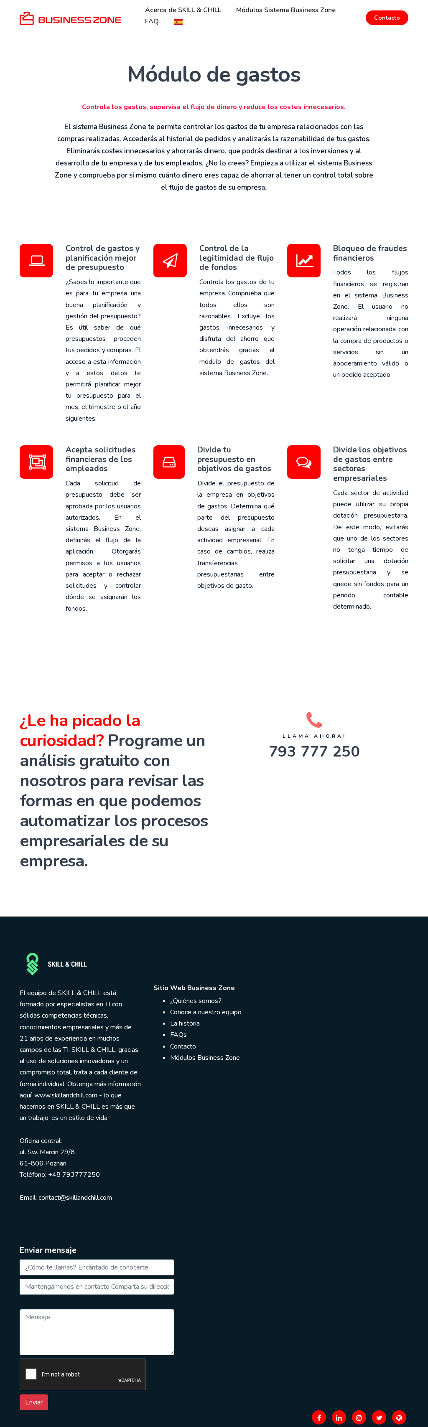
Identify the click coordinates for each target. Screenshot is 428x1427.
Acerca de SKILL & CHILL (183, 10)
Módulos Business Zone (205, 1057)
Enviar (34, 1402)
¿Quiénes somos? (196, 1001)
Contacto (387, 18)
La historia (185, 1023)
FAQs (178, 1034)
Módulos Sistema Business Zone (286, 10)
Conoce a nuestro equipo (206, 1012)
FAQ (152, 21)
